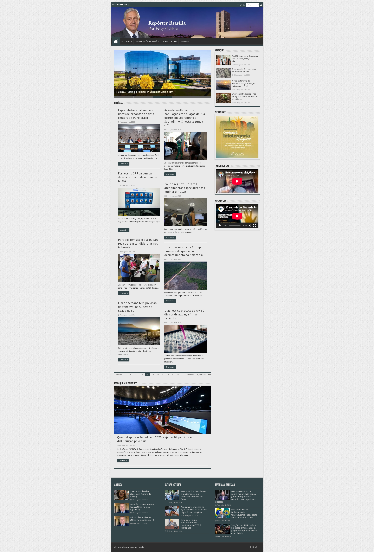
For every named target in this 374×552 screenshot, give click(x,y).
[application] (237, 216)
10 (131, 375)
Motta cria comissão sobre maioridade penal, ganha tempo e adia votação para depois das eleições (235, 496)
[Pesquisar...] (261, 5)
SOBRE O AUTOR (170, 41)
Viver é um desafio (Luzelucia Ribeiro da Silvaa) (140, 494)
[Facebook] (238, 5)
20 (152, 375)
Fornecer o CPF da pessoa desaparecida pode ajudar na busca (137, 177)
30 (168, 375)
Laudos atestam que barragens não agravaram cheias (144, 92)
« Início (119, 375)
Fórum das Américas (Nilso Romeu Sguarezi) (142, 518)
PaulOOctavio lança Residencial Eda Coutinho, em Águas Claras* (245, 58)
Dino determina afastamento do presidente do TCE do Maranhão (191, 524)
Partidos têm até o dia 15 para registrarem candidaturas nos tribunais (138, 243)
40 (173, 375)
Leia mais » (124, 164)
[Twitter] (240, 5)
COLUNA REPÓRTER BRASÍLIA (147, 41)
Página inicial (116, 41)
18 (142, 375)
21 (158, 375)
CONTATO (184, 41)
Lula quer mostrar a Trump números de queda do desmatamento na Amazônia (183, 251)
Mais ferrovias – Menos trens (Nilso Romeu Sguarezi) (142, 507)
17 (136, 375)
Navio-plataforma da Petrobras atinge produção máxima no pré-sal (243, 83)
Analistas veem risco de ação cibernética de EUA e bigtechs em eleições (194, 510)
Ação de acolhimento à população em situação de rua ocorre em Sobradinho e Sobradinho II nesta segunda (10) (184, 117)
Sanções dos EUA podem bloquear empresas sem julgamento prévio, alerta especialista (244, 529)
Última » (190, 375)
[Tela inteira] (254, 225)
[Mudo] (250, 225)
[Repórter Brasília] (187, 22)
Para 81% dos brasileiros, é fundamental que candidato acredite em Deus (193, 495)
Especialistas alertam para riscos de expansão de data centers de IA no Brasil (136, 114)
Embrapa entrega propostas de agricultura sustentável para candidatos (245, 96)
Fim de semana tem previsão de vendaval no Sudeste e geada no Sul (137, 306)
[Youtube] (244, 5)
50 (178, 375)
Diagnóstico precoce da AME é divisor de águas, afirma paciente (184, 314)
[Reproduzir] (219, 225)
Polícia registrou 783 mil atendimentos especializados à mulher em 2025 (185, 187)
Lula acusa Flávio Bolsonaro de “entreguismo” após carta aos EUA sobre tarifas (244, 513)
